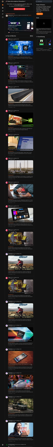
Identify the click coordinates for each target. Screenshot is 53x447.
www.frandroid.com (11, 270)
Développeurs (49, 50)
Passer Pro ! (40, 13)
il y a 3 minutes (10, 63)
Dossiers (29, 15)
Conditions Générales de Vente (45, 49)
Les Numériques (11, 444)
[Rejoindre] (2, 444)
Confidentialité (38, 50)
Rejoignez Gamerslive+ (19, 9)
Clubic (9, 38)
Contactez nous (43, 50)
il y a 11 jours (10, 16)
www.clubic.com (10, 55)
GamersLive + (11, 15)
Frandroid (10, 253)
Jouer (41, 44)
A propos (37, 49)
